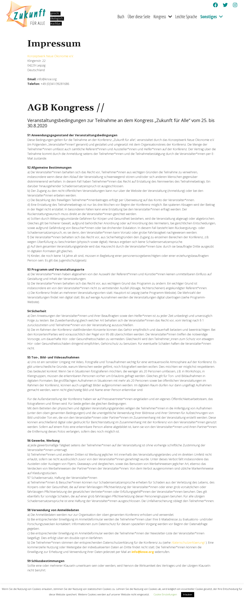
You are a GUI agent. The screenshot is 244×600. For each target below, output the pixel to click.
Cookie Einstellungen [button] (165, 594)
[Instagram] (235, 5)
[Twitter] (225, 5)
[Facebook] (215, 5)
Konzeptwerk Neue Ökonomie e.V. (50, 56)
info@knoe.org (143, 552)
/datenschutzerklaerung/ (188, 542)
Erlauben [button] (187, 594)
